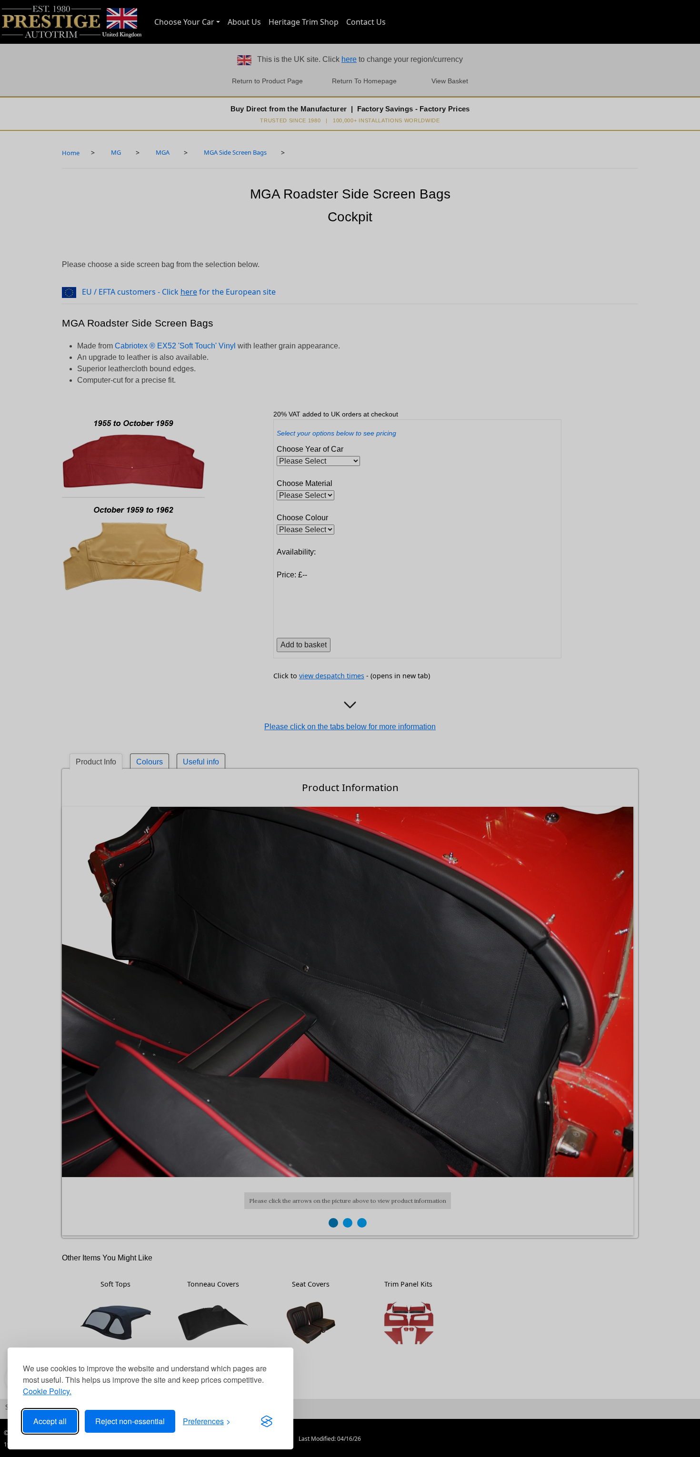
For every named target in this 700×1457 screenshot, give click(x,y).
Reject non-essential (130, 1421)
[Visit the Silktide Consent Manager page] (266, 1421)
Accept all (50, 1421)
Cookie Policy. (47, 1391)
